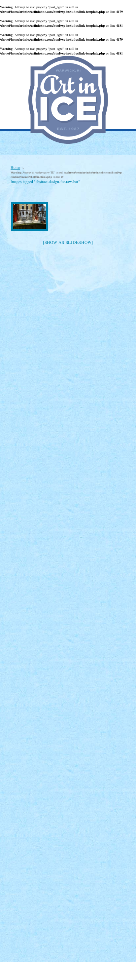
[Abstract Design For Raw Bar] (29, 216)
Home (15, 167)
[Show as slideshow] (68, 242)
